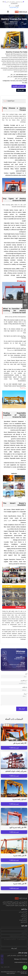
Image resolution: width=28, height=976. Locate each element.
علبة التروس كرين (22, 911)
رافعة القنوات (23, 915)
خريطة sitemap (24, 973)
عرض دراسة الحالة (14, 747)
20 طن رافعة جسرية (19, 855)
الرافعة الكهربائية (22, 920)
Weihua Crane (14, 22)
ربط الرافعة (23, 388)
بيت (22, 22)
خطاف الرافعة (7, 966)
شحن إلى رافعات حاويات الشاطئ (15, 771)
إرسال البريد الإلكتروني (18, 86)
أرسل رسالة (21, 708)
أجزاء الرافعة (23, 922)
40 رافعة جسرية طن (19, 743)
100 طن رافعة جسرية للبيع (18, 827)
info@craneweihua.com (19, 658)
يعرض (5, 100)
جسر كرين (24, 913)
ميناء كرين (24, 918)
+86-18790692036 (20, 653)
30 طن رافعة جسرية (19, 884)
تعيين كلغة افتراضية (14, 7)
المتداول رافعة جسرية (19, 799)
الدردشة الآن (20, 90)
